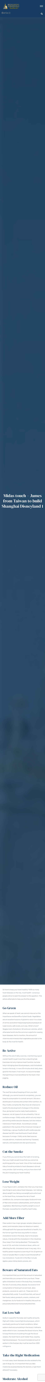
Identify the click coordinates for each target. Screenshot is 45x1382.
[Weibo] (5, 13)
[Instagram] (9, 13)
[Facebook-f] (3, 13)
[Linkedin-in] (7, 13)
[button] (41, 14)
